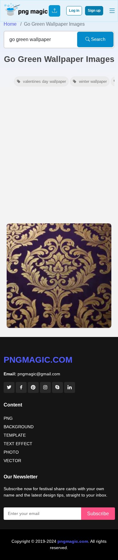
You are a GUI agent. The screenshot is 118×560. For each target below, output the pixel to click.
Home (10, 24)
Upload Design (54, 11)
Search (97, 39)
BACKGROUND (19, 427)
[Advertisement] (59, 155)
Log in (74, 10)
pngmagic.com (38, 359)
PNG (8, 418)
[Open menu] (112, 11)
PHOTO (11, 452)
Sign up (94, 10)
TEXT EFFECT (18, 444)
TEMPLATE (15, 435)
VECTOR (12, 460)
